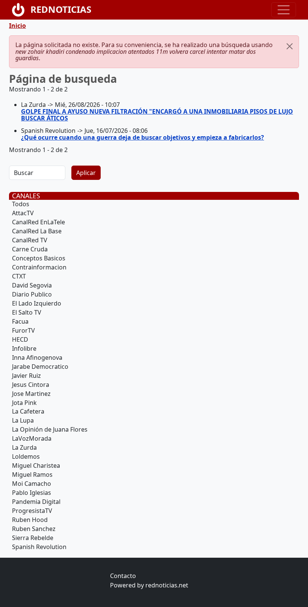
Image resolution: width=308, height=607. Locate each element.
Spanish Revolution (39, 547)
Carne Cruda (30, 249)
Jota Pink (24, 403)
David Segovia (32, 285)
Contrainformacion (39, 267)
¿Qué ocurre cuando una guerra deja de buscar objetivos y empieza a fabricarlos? (142, 137)
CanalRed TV (29, 240)
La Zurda (24, 447)
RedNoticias (60, 9)
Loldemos (26, 456)
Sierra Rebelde (32, 538)
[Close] (290, 46)
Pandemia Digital (36, 501)
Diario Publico (32, 294)
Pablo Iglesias (31, 492)
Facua (20, 321)
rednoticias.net (166, 585)
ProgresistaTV (32, 511)
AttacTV (23, 213)
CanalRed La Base (37, 231)
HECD (20, 339)
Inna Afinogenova (37, 357)
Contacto (123, 576)
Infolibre (24, 348)
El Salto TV (26, 312)
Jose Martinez (31, 393)
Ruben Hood (30, 520)
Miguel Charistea (36, 465)
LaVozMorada (31, 438)
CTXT (19, 276)
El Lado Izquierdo (36, 303)
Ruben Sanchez (34, 529)
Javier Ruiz (26, 375)
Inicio (17, 25)
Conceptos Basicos (38, 258)
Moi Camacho (31, 483)
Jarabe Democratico (40, 366)
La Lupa (23, 420)
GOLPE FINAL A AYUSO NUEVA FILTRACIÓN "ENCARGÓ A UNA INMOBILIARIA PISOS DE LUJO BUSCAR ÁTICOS (157, 114)
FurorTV (23, 330)
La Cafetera (28, 411)
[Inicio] (21, 10)
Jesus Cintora (30, 384)
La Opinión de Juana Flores (50, 429)
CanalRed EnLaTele (38, 222)
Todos (20, 204)
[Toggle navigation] (283, 9)
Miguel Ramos (32, 474)
